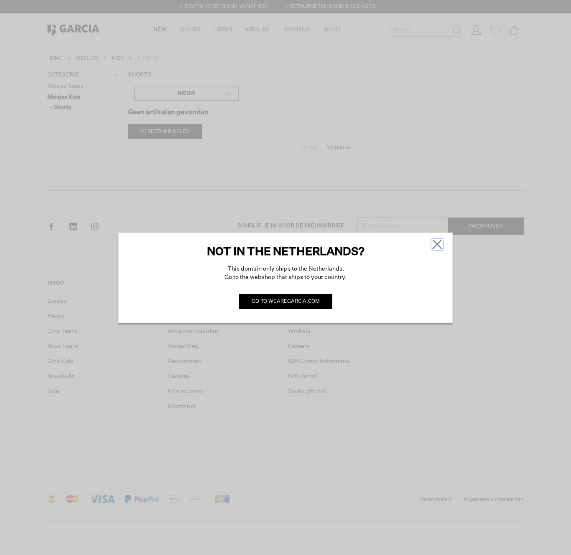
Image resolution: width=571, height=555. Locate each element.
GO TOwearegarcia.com (286, 301)
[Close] (437, 244)
